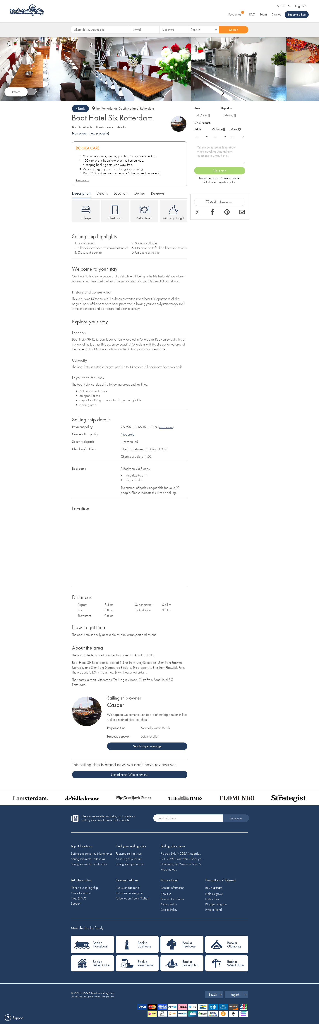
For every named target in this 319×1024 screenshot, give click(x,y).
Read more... (82, 180)
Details (102, 193)
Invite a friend (213, 909)
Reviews (157, 193)
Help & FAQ (78, 898)
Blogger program (216, 904)
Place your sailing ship (84, 887)
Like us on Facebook (128, 887)
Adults (197, 129)
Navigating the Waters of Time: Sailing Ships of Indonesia (181, 864)
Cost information (81, 893)
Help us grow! (214, 894)
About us (165, 894)
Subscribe (235, 818)
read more (166, 427)
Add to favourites (221, 202)
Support (75, 903)
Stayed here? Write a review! (129, 774)
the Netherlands (106, 108)
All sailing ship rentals (128, 859)
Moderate (127, 434)
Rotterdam (147, 108)
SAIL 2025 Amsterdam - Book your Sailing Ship (181, 859)
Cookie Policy (168, 909)
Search (233, 29)
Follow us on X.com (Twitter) (132, 898)
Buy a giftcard (213, 887)
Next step (220, 170)
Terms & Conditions (172, 899)
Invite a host (212, 899)
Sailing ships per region (130, 864)
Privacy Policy (168, 904)
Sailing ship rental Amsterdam (89, 864)
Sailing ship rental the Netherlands (91, 853)
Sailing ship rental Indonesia (88, 859)
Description (81, 193)
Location (121, 193)
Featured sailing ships (128, 853)
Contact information (172, 887)
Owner (139, 193)
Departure (226, 108)
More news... (168, 869)
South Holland (128, 108)
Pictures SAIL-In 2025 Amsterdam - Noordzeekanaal (181, 853)
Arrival (198, 108)
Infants (234, 128)
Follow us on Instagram (129, 893)
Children (218, 128)
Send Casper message (147, 746)
